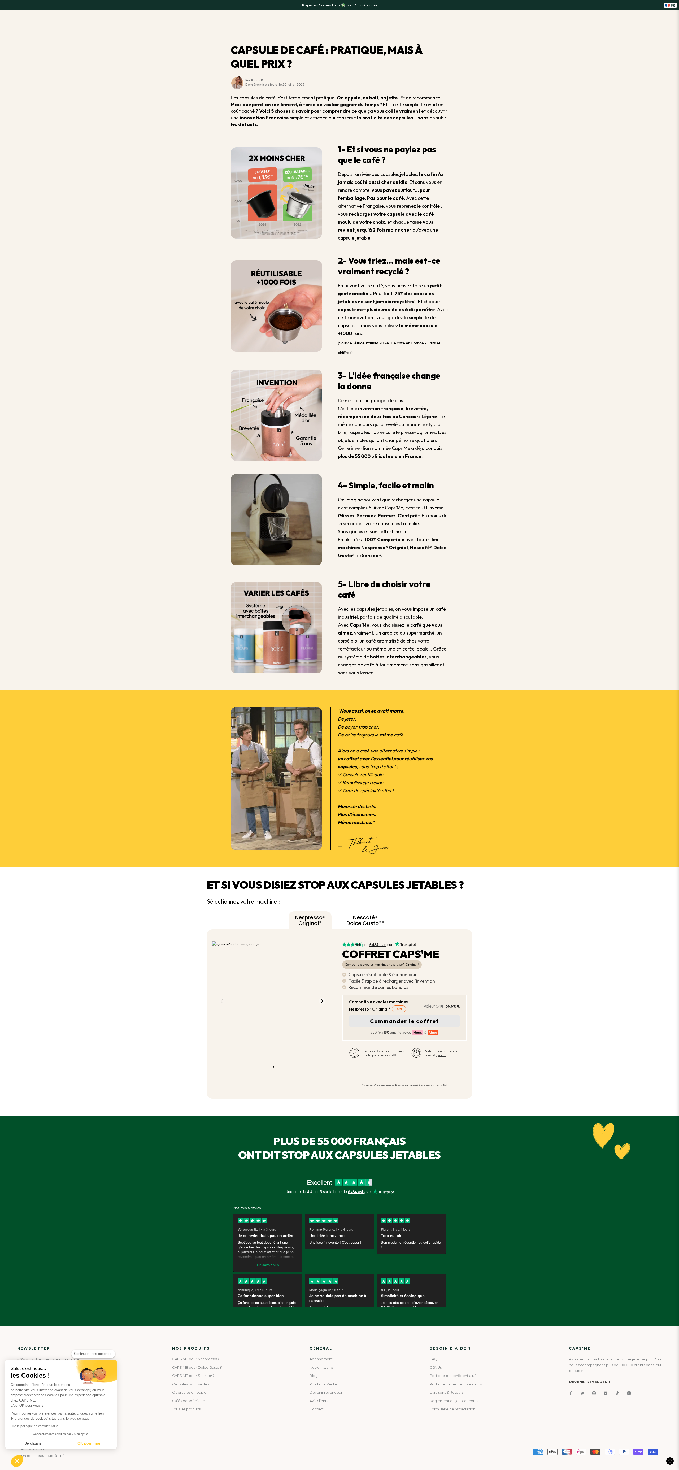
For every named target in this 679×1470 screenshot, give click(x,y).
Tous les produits (186, 1409)
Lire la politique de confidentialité (34, 1426)
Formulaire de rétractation (452, 1409)
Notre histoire (321, 1367)
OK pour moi (88, 1443)
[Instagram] (594, 1393)
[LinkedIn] (629, 1393)
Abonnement (321, 1359)
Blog (314, 1375)
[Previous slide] (221, 1001)
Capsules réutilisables (190, 1384)
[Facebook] (570, 1393)
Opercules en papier (190, 1392)
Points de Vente (323, 1384)
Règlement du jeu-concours (454, 1401)
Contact (317, 1409)
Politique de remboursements (456, 1384)
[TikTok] (617, 1393)
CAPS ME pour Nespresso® (195, 1359)
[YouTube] (605, 1393)
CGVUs (436, 1367)
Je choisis (33, 1443)
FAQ (433, 1359)
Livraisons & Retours (446, 1392)
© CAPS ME (33, 1449)
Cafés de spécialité (188, 1401)
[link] (390, 944)
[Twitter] (582, 1393)
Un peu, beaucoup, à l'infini (44, 1456)
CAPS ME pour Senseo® (193, 1375)
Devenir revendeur (326, 1392)
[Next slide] (322, 1001)
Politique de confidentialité (453, 1375)
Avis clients (319, 1401)
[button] (17, 1461)
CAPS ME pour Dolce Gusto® (197, 1367)
